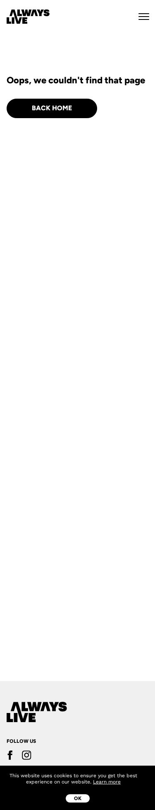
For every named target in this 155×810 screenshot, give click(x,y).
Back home (52, 108)
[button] (144, 17)
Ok (77, 798)
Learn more (107, 782)
